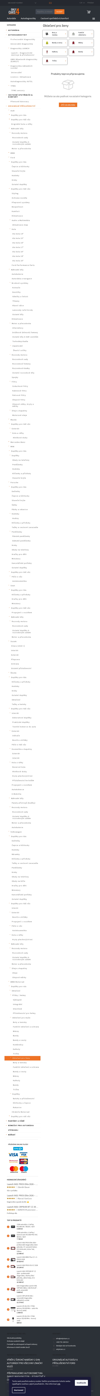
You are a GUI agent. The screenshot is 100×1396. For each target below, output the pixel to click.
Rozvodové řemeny (21, 364)
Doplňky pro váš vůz (20, 1116)
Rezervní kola (18, 767)
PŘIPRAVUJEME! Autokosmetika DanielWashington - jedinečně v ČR (26, 1377)
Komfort (16, 211)
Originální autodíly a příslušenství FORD (65, 1361)
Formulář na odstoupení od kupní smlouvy (22, 1344)
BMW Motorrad (17, 982)
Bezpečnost (17, 207)
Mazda (14, 420)
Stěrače (16, 735)
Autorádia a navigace (22, 278)
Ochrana (15, 664)
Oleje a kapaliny (19, 411)
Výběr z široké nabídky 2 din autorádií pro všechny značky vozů (25, 1363)
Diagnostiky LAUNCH (20, 48)
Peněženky (17, 464)
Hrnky (14, 180)
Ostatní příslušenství (21, 668)
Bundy (16, 1036)
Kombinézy (18, 1045)
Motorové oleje (19, 415)
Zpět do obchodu (68, 105)
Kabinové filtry (19, 391)
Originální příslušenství (21, 106)
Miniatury (16, 559)
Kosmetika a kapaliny (22, 749)
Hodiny (15, 518)
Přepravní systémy (21, 202)
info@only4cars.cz (63, 1338)
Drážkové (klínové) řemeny (25, 332)
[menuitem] (11, 18)
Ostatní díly (18, 314)
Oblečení (16, 700)
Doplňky (15, 455)
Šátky (14, 505)
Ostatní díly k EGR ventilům (25, 337)
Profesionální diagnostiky (23, 39)
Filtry (14, 382)
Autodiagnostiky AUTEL (22, 81)
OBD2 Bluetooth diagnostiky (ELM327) (24, 60)
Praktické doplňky (21, 722)
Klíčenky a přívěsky (21, 473)
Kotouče (16, 288)
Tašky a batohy (19, 704)
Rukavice (17, 1107)
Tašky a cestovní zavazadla (25, 527)
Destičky (16, 292)
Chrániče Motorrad (21, 1112)
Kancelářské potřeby (22, 563)
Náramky (16, 854)
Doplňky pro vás (19, 986)
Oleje (15, 973)
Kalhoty (16, 1049)
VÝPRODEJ (13, 1130)
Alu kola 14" (18, 234)
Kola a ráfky (18, 433)
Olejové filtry (18, 400)
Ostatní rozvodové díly (23, 373)
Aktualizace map (20, 225)
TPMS (13, 86)
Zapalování (17, 346)
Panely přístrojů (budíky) (23, 803)
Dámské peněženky (21, 541)
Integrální (17, 1004)
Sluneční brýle (18, 171)
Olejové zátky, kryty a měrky (23, 405)
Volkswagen (16, 832)
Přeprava (15, 659)
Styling (15, 193)
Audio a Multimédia (21, 220)
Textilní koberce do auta (24, 727)
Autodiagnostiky (17, 35)
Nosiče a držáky (20, 740)
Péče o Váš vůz (19, 745)
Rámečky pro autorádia (21, 1125)
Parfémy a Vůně (16, 1121)
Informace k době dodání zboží (18, 1347)
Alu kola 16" (18, 243)
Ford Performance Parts (23, 265)
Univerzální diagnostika (22, 44)
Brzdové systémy (20, 283)
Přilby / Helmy (19, 995)
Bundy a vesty (19, 1040)
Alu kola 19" (18, 256)
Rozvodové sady (20, 137)
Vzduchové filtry (20, 386)
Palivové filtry (19, 395)
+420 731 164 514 (62, 1342)
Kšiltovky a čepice (22, 1103)
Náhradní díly (17, 128)
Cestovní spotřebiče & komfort (20, 96)
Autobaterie (17, 274)
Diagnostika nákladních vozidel (22, 67)
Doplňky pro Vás (19, 115)
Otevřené (17, 1009)
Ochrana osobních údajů (15, 1341)
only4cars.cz (60, 1349)
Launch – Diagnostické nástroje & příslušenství (22, 54)
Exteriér (16, 429)
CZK (81, 3)
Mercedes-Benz (18, 442)
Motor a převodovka (21, 148)
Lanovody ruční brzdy (22, 310)
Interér (15, 908)
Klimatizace (17, 216)
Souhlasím (81, 1382)
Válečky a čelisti (20, 296)
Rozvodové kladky (21, 368)
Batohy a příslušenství (24, 1098)
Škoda (13, 673)
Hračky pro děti (19, 554)
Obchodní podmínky (15, 3)
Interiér (15, 650)
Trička (16, 1054)
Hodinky (15, 175)
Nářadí (11, 1135)
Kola (14, 229)
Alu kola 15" (18, 238)
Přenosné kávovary (20, 101)
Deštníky (16, 491)
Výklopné (17, 1000)
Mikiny (16, 1031)
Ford (13, 157)
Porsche (14, 482)
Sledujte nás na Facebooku (66, 1346)
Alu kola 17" (18, 247)
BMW (13, 153)
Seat (13, 585)
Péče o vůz (17, 577)
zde (58, 1384)
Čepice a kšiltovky (21, 166)
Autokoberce (18, 789)
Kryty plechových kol (22, 776)
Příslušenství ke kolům (23, 780)
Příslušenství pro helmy (24, 1013)
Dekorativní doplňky (22, 718)
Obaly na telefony (21, 460)
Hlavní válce (18, 305)
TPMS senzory (18, 90)
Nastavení (18, 1390)
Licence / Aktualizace (21, 77)
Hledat (59, 12)
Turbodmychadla (20, 341)
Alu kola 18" (18, 252)
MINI (13, 446)
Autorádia (13, 30)
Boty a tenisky (20, 1022)
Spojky (15, 377)
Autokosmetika (19, 581)
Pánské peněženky (21, 536)
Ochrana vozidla (19, 198)
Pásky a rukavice (20, 509)
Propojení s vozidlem (22, 612)
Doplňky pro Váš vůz (20, 119)
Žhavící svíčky (20, 350)
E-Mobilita (16, 794)
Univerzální (16, 72)
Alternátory (17, 328)
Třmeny (16, 301)
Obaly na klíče (18, 881)
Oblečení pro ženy (21, 1058)
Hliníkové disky (20, 438)
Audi (13, 111)
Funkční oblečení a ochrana (26, 1027)
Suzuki (14, 641)
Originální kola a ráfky (21, 124)
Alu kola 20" (18, 261)
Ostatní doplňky (19, 184)
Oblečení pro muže (21, 1018)
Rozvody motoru (19, 133)
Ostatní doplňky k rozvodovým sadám (21, 143)
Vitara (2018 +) (18, 646)
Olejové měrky (19, 977)
